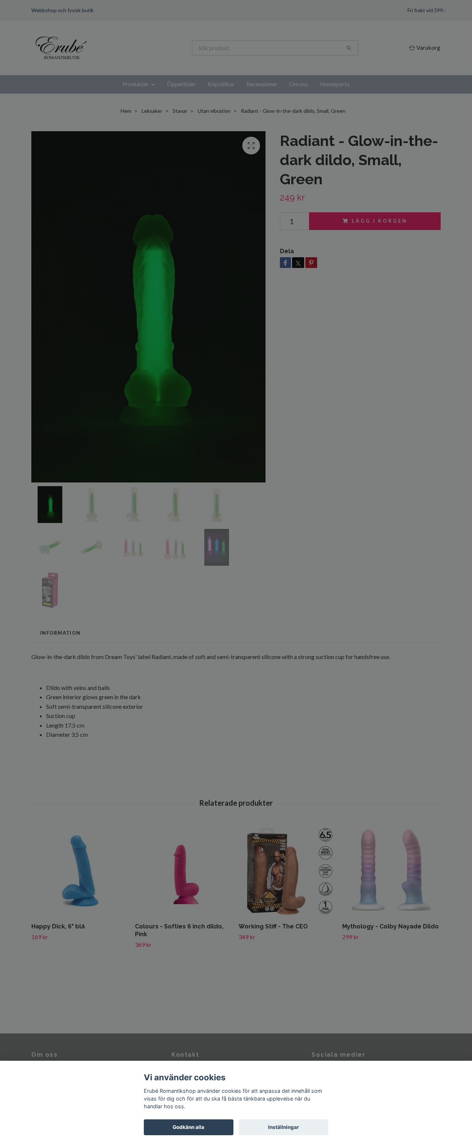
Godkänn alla (188, 1127)
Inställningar (283, 1127)
